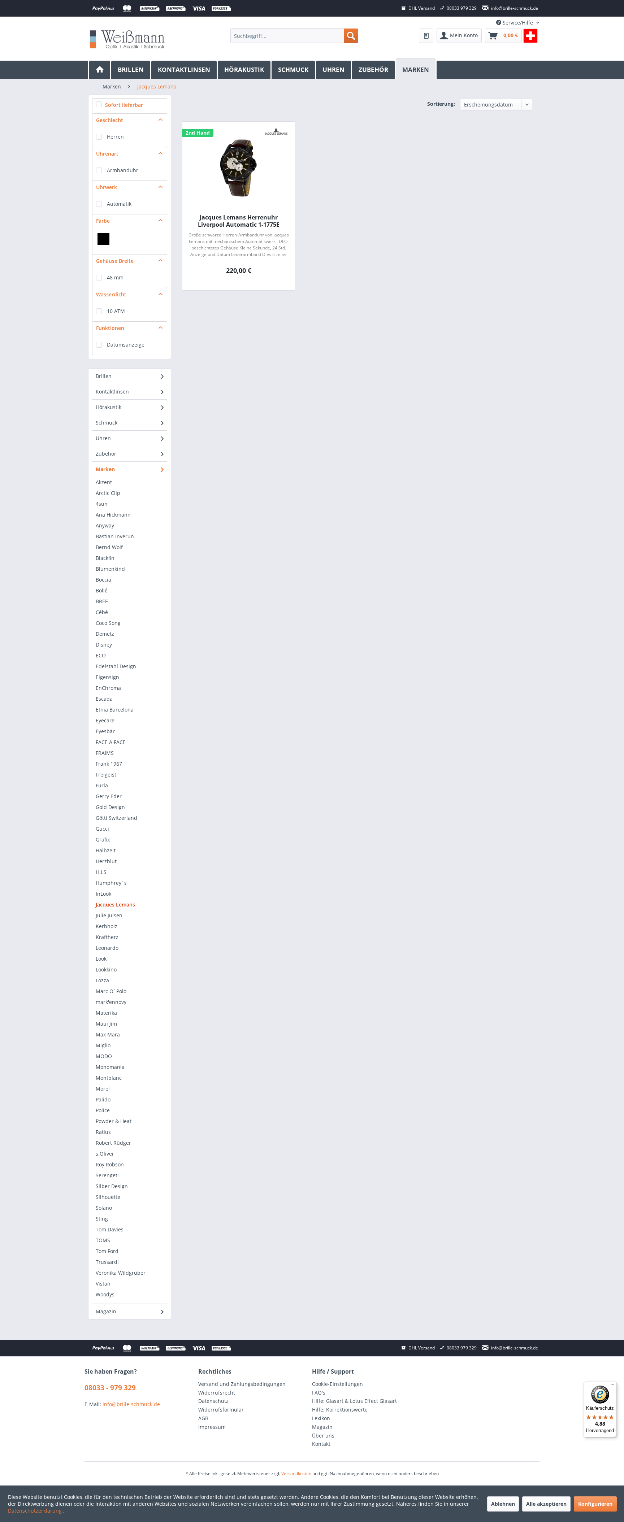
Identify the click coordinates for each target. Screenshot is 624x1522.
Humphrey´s (111, 882)
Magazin (106, 1311)
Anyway (105, 525)
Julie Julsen (109, 915)
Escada (104, 698)
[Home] (99, 70)
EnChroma (108, 687)
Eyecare (105, 720)
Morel (103, 1088)
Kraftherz (107, 937)
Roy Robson (110, 1164)
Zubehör (106, 453)
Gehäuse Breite (115, 260)
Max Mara (108, 1034)
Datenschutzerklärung (35, 1510)
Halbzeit (106, 850)
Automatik (119, 203)
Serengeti (107, 1175)
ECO (101, 655)
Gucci (102, 828)
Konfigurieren (595, 1503)
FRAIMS (105, 752)
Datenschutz (213, 1400)
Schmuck (106, 422)
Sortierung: (441, 103)
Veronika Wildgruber (121, 1272)
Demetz (105, 633)
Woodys (105, 1294)
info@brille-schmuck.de (131, 1404)
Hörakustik (108, 407)
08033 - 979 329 (110, 1387)
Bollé (102, 590)
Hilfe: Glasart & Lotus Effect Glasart (354, 1400)
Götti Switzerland (116, 817)
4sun (102, 503)
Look (101, 958)
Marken (105, 469)
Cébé (102, 612)
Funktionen (110, 328)
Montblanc (109, 1077)
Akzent (104, 482)
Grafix (103, 839)
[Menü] (612, 1386)
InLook (103, 893)
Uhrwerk (106, 187)
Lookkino (106, 969)
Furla (102, 785)
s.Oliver (105, 1153)
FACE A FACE (111, 742)
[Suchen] (351, 36)
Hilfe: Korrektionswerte (340, 1409)
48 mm (115, 277)
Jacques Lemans (115, 904)
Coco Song (108, 622)
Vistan (103, 1283)
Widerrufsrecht (216, 1392)
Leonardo (107, 947)
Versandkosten (296, 1473)
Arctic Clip (108, 493)
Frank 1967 (109, 763)
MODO (104, 1056)
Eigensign (107, 677)
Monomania (110, 1067)
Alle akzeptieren (546, 1503)
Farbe (103, 220)
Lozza (102, 980)
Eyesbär (105, 731)
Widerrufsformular (221, 1409)
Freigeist (106, 774)
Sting (102, 1218)
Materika (106, 1012)
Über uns (323, 1435)
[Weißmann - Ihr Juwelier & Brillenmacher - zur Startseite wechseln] (127, 39)
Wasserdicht (111, 294)
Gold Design (110, 807)
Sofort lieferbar (124, 104)
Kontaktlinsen (112, 391)
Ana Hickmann (113, 514)
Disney (104, 644)
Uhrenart (107, 153)
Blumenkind (110, 568)
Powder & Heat (113, 1121)
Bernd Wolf (109, 547)
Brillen (104, 376)
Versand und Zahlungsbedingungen (242, 1383)
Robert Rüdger (113, 1142)
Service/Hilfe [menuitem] (517, 22)
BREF (102, 601)
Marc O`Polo (111, 991)
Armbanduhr (122, 170)
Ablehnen (503, 1503)
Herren (115, 136)
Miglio (103, 1045)
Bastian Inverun (115, 536)
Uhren (103, 438)
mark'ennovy (111, 1002)
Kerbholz (106, 926)
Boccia (103, 579)
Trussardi (107, 1261)
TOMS (103, 1240)
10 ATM (116, 311)
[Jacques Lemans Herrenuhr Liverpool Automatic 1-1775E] (238, 168)
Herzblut (106, 861)
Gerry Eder (109, 796)
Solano (104, 1207)
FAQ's (318, 1392)
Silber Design (112, 1186)
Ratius (103, 1132)
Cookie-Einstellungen (337, 1383)
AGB (203, 1418)
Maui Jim (106, 1023)
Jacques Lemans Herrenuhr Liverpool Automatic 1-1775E (239, 221)
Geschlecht (109, 120)
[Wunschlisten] (426, 36)
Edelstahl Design (116, 666)
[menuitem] (294, 36)
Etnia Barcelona (115, 709)
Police (103, 1110)
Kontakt (321, 1443)
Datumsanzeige (125, 344)
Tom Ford (107, 1251)
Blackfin (105, 558)
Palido (103, 1099)
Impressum (212, 1426)
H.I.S (101, 872)
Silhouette (108, 1196)
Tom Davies (110, 1229)
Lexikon (321, 1418)
